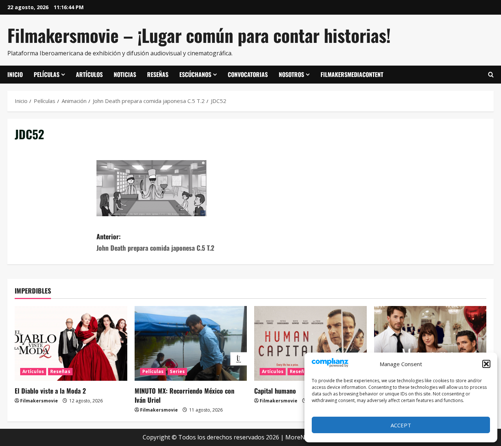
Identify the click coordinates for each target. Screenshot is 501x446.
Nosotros (291, 74)
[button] (486, 364)
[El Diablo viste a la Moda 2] (71, 343)
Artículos (89, 74)
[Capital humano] (310, 343)
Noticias (125, 74)
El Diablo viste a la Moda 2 (50, 390)
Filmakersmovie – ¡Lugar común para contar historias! (199, 35)
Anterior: (155, 242)
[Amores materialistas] (430, 343)
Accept (401, 425)
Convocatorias (248, 74)
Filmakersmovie (39, 401)
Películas (46, 74)
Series (177, 371)
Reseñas (157, 74)
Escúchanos (195, 74)
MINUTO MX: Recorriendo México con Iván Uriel (184, 395)
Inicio (15, 74)
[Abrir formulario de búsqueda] (491, 75)
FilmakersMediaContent (352, 74)
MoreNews (300, 437)
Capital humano (275, 390)
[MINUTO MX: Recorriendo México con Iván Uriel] (191, 343)
